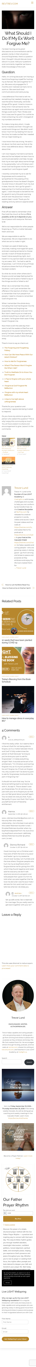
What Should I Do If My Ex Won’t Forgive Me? (18, 38)
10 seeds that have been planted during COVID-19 (17, 641)
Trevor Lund (21, 487)
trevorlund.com (8, 1050)
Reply (31, 736)
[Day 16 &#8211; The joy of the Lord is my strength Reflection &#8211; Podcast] (8, 441)
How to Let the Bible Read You (17, 585)
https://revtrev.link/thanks (18, 1118)
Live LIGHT (5, 637)
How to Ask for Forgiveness (15, 361)
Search (4, 1058)
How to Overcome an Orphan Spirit (16, 588)
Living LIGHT (14, 637)
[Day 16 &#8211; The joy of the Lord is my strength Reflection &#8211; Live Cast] (23, 441)
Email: (4, 1328)
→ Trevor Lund (20, 568)
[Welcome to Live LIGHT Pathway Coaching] (8, 460)
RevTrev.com (21, 512)
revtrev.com (13, 1047)
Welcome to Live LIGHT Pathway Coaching (7, 467)
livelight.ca (23, 1052)
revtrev (18, 893)
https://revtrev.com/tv (23, 527)
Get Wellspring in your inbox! (15, 1339)
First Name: (6, 1319)
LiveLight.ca (19, 499)
